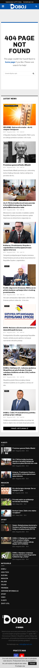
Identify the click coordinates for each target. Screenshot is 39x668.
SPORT (3, 594)
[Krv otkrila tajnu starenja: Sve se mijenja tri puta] (6, 490)
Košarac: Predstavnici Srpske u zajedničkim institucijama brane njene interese (17, 247)
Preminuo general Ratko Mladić (17, 165)
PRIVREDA (4, 588)
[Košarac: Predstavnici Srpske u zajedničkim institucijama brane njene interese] (19, 232)
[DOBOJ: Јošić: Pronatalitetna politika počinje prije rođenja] (19, 400)
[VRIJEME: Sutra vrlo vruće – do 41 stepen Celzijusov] (19, 114)
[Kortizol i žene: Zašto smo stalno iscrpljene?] (6, 513)
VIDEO (3, 597)
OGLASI (3, 585)
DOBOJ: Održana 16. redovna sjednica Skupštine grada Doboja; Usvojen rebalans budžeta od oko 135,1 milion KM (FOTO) (19, 371)
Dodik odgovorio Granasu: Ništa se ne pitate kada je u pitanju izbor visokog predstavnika (19, 290)
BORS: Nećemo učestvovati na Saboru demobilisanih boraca (19, 329)
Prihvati (32, 663)
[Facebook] (16, 656)
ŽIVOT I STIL (5, 603)
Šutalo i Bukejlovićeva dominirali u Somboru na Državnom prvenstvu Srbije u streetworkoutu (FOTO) (24, 527)
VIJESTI (7, 143)
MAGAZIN (4, 578)
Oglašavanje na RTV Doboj (13, 2)
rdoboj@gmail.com (25, 644)
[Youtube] (22, 656)
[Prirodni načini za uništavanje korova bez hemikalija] (6, 502)
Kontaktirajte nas (28, 2)
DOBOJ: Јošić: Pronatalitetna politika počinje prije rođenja (19, 414)
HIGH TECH (5, 572)
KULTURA (4, 575)
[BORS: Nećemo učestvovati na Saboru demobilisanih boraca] (19, 315)
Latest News (10, 98)
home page (10, 62)
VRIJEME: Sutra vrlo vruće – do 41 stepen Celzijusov (17, 128)
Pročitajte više (20, 666)
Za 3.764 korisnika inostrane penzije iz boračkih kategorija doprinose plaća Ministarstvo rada (19, 205)
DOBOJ (6, 346)
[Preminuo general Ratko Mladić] (19, 152)
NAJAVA (4, 581)
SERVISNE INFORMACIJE (11, 105)
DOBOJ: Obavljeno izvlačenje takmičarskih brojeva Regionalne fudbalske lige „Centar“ (24, 555)
